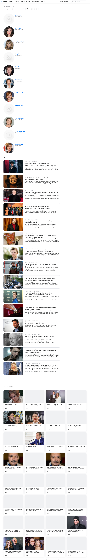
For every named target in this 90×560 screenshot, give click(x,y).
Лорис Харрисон (20, 131)
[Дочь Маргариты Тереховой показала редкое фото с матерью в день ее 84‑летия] (13, 400)
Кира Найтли (18, 28)
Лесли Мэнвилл (19, 118)
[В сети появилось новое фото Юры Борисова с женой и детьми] (55, 547)
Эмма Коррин (19, 144)
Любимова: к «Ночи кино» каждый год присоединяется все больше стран (37, 178)
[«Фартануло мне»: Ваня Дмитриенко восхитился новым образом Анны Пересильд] (77, 463)
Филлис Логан (19, 105)
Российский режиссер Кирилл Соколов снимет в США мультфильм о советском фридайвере (40, 250)
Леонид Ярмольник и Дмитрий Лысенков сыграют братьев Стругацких (41, 265)
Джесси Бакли (19, 92)
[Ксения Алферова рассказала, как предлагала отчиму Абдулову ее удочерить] (77, 505)
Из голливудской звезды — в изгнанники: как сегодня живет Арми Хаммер (39, 322)
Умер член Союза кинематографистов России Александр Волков (39, 337)
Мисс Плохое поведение (8, 6)
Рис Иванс (18, 67)
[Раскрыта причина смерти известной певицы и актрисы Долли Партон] (34, 484)
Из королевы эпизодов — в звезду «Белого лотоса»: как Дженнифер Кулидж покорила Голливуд (41, 366)
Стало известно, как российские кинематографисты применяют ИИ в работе (42, 308)
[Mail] (2, 1)
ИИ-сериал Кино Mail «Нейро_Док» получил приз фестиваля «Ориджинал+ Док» (40, 236)
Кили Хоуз (18, 15)
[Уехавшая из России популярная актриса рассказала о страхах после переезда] (77, 442)
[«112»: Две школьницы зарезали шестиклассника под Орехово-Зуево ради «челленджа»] (34, 400)
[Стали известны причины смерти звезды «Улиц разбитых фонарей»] (77, 484)
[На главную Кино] (5, 1)
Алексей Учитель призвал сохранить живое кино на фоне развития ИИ (41, 193)
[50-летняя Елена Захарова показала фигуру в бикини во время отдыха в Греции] (13, 526)
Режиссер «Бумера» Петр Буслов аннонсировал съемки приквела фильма (40, 351)
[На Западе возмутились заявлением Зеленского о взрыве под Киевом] (77, 547)
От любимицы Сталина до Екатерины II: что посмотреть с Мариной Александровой (39, 294)
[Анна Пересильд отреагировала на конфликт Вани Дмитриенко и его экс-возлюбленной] (34, 526)
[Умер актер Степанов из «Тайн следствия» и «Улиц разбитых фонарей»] (55, 505)
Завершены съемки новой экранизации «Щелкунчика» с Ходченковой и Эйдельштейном (40, 164)
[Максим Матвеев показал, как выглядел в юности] (77, 526)
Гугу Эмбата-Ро (19, 54)
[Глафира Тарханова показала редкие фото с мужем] (77, 400)
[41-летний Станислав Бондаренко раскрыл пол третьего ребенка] (34, 547)
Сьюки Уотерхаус (20, 41)
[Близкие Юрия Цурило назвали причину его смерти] (13, 463)
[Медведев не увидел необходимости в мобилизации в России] (34, 442)
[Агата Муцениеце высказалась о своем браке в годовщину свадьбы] (34, 463)
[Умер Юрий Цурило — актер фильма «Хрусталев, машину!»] (55, 463)
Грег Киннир (18, 79)
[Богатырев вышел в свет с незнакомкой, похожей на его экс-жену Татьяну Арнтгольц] (13, 421)
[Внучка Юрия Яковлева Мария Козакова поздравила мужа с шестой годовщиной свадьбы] (34, 421)
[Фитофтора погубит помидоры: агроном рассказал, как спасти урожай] (55, 442)
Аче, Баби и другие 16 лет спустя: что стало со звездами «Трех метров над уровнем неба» (40, 279)
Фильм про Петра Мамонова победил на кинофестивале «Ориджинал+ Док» (37, 207)
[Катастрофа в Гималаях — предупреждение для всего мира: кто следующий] (55, 421)
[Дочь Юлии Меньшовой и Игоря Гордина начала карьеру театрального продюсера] (13, 484)
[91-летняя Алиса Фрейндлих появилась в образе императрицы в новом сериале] (55, 484)
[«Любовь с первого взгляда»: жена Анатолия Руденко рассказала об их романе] (55, 400)
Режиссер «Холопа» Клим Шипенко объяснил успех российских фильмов (41, 221)
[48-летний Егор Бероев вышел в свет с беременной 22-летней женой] (13, 547)
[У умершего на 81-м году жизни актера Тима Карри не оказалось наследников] (55, 526)
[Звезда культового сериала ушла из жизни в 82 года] (13, 505)
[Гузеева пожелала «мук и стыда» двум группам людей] (34, 505)
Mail (2, 559)
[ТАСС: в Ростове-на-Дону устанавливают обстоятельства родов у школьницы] (13, 442)
